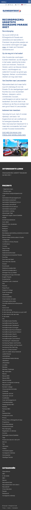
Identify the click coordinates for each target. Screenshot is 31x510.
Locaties (4, 365)
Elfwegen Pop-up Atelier (9, 272)
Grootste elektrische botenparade (12, 303)
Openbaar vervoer (7, 393)
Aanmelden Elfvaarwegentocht (11, 198)
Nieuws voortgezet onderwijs (10, 382)
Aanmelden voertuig (8, 211)
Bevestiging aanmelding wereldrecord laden (15, 233)
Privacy (4, 417)
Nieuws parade (6, 380)
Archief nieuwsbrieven (8, 220)
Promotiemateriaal (7, 424)
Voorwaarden (6, 455)
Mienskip (4, 367)
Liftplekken (5, 360)
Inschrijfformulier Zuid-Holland (11, 338)
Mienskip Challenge (8, 369)
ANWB (4, 217)
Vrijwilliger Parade (7, 457)
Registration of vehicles (9, 431)
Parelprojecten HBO (8, 404)
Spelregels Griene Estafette (10, 435)
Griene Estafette (7, 297)
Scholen (4, 433)
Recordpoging (6, 428)
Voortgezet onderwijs (8, 453)
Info (3, 319)
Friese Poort (5, 288)
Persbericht (5, 493)
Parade (4, 491)
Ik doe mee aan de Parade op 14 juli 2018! (14, 312)
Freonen (4, 286)
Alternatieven (6, 471)
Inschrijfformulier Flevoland (10, 323)
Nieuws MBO (6, 378)
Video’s (4, 448)
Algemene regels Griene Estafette (12, 215)
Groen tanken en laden (9, 299)
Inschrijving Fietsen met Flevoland (12, 345)
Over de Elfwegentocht (9, 400)
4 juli (3, 195)
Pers (3, 411)
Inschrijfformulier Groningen (10, 327)
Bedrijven (5, 228)
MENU (3, 2)
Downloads (5, 266)
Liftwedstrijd (5, 362)
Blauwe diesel (6, 235)
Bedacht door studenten (9, 224)
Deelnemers (5, 250)
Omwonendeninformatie (9, 389)
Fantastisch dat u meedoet (10, 281)
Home (4, 305)
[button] (29, 2)
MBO (3, 478)
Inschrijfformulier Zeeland (9, 336)
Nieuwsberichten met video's (10, 484)
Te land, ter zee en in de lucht (11, 439)
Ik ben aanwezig (7, 310)
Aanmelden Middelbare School (11, 202)
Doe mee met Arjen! (8, 259)
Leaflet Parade (6, 354)
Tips (3, 444)
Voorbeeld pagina (7, 450)
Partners (4, 406)
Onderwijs (5, 391)
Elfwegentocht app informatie (11, 275)
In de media (5, 316)
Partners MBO (6, 409)
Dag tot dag (6, 248)
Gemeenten (5, 294)
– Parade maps (6, 191)
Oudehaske (5, 398)
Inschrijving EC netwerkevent (10, 340)
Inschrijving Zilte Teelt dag (10, 347)
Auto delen (5, 222)
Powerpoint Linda (7, 415)
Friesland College (7, 290)
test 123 (4, 442)
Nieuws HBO (6, 376)
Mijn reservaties (6, 371)
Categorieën (6, 239)
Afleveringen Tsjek (7, 213)
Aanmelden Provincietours (10, 206)
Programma (5, 422)
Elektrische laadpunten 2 (9, 270)
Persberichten (6, 413)
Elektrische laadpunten (9, 268)
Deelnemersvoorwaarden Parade (12, 255)
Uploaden (5, 446)
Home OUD (5, 308)
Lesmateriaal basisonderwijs (10, 358)
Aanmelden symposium (9, 209)
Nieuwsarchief (6, 384)
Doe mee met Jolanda (8, 261)
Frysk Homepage (7, 292)
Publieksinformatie (7, 426)
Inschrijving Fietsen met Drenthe (11, 343)
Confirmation (6, 244)
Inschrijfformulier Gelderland (10, 325)
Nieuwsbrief (5, 487)
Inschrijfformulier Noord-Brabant (11, 329)
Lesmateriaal (6, 356)
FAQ (3, 283)
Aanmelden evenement (9, 200)
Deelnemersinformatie (8, 253)
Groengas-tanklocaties (9, 301)
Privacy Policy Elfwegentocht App (12, 420)
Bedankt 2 (5, 226)
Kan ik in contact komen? (9, 349)
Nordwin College (7, 387)
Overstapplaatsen (7, 402)
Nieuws (4, 373)
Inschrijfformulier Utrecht (9, 334)
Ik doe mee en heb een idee (10, 314)
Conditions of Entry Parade (10, 242)
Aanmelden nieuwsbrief (9, 204)
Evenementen (6, 279)
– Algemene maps (7, 189)
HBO (3, 473)
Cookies (4, 246)
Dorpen (4, 264)
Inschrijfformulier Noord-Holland (11, 332)
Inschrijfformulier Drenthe (9, 321)
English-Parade (6, 277)
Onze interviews (7, 489)
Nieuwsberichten (7, 482)
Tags (3, 437)
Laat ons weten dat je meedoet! (11, 351)
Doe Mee (5, 257)
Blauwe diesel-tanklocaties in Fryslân (13, 237)
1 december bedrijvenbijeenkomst (12, 193)
